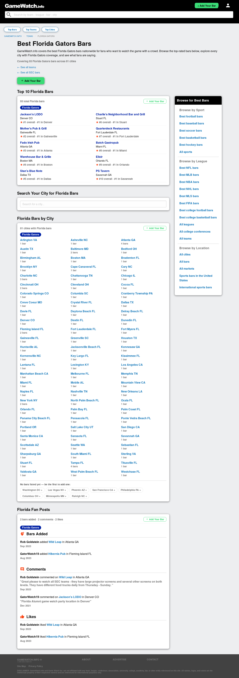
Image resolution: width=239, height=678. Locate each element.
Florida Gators (30, 107)
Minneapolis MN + (56, 496)
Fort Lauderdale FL (106, 132)
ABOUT (86, 659)
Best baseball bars (191, 123)
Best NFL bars (188, 168)
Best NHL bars (189, 189)
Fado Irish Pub (30, 142)
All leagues (186, 224)
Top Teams (31, 29)
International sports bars (195, 287)
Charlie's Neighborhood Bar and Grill (120, 114)
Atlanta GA (26, 146)
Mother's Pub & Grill (33, 128)
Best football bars (191, 116)
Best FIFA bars (189, 203)
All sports (185, 152)
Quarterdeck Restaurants (112, 128)
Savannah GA (104, 174)
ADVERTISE (119, 659)
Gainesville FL (28, 132)
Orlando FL (102, 160)
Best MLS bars (189, 196)
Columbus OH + (31, 496)
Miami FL (101, 146)
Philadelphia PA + (131, 490)
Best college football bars (196, 210)
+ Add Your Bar (207, 5)
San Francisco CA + (103, 490)
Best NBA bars (189, 182)
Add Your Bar (31, 80)
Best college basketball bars (198, 217)
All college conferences (194, 231)
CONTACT (152, 659)
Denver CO (26, 118)
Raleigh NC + (79, 496)
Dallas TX (25, 174)
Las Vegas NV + (57, 490)
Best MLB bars (189, 175)
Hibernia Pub (57, 554)
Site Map (21, 666)
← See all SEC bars (28, 72)
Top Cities (50, 29)
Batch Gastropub (107, 142)
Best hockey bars (191, 145)
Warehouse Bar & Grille (35, 157)
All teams (185, 238)
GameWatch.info (13, 36)
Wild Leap (55, 542)
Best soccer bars (190, 130)
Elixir (99, 157)
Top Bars (12, 29)
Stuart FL (101, 118)
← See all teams (26, 67)
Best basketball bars (192, 138)
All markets (186, 268)
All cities (185, 254)
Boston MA (26, 160)
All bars (184, 261)
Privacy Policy (36, 666)
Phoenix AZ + (79, 490)
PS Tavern (103, 171)
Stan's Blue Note (31, 171)
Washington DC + (32, 490)
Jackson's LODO (31, 114)
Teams (29, 36)
